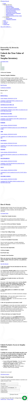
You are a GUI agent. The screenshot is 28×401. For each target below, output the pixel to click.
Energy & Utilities (10, 7)
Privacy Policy (10, 399)
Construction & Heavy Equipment (13, 13)
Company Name (4, 386)
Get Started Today (4, 61)
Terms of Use (3, 399)
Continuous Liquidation (11, 19)
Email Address (4, 389)
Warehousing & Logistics (11, 12)
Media (4, 20)
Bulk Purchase (9, 18)
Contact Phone (4, 390)
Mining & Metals (9, 14)
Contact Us (5, 22)
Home (4, 3)
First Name (3, 383)
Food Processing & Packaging (12, 8)
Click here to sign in (5, 374)
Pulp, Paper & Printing (11, 10)
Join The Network (4, 263)
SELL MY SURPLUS (6, 26)
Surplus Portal (6, 24)
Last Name (3, 384)
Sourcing (5, 23)
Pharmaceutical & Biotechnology (13, 9)
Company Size (4, 387)
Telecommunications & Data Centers (14, 15)
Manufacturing (9, 6)
